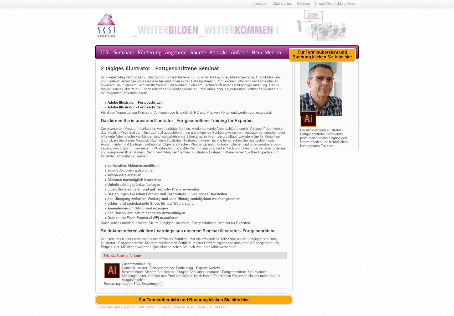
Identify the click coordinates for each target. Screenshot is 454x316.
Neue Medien (266, 52)
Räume (198, 52)
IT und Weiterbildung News (335, 4)
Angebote (176, 52)
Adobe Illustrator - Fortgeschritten (135, 102)
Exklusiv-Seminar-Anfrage (122, 256)
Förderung (149, 52)
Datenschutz (282, 4)
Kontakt (218, 52)
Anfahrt (239, 52)
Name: (127, 268)
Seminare (123, 52)
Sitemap (303, 4)
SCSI (105, 52)
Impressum (258, 4)
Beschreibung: (133, 272)
